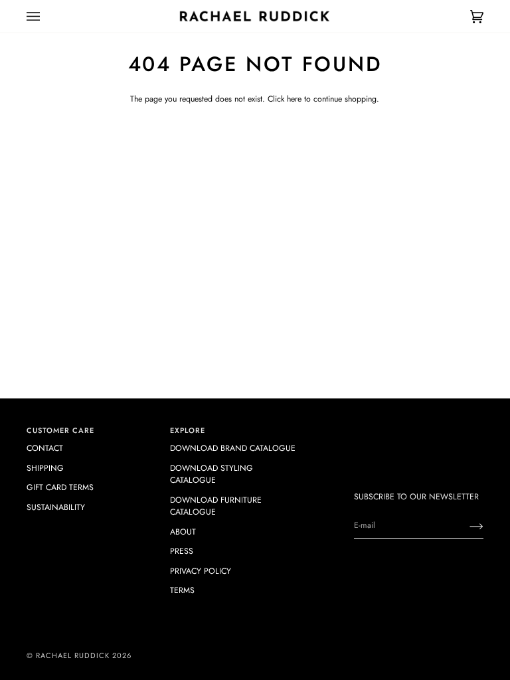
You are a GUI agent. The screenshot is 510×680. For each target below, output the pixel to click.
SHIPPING (45, 468)
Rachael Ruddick (73, 655)
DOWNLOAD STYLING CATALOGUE (211, 474)
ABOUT (183, 532)
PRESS (181, 551)
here (294, 99)
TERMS (182, 590)
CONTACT (45, 448)
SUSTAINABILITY (56, 507)
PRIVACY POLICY (200, 571)
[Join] (465, 525)
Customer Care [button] (60, 430)
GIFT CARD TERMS (60, 487)
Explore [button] (187, 430)
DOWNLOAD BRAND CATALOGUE (233, 448)
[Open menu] (46, 16)
